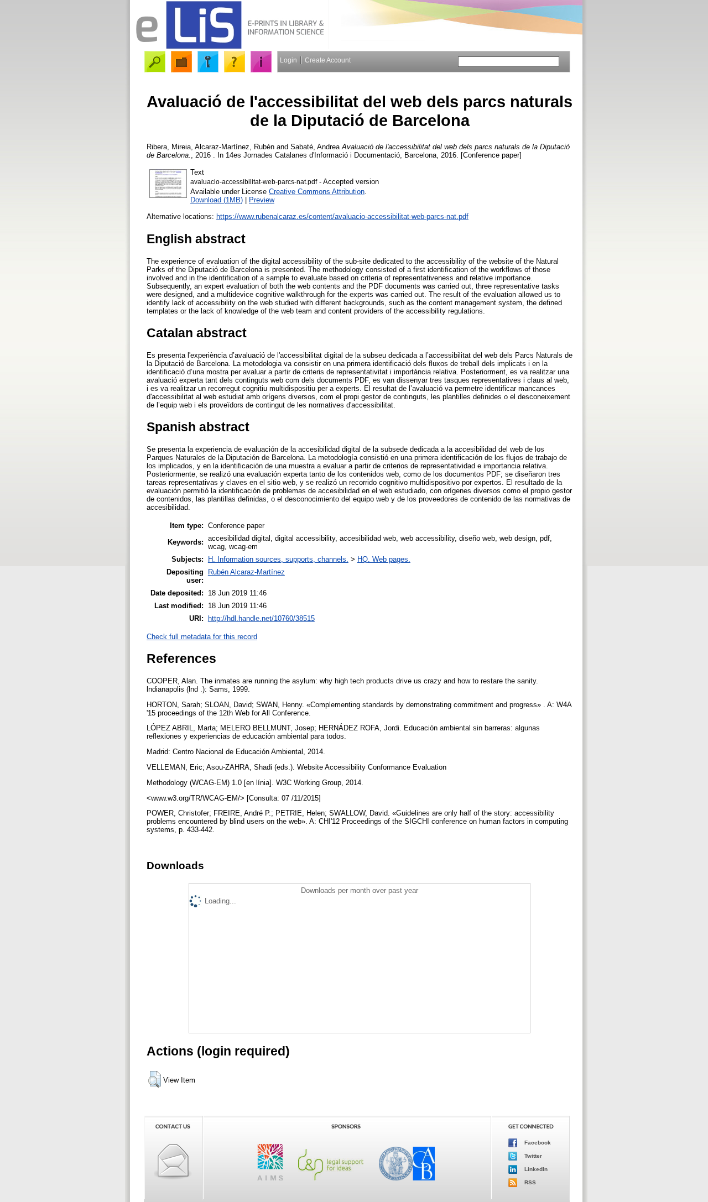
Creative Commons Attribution (317, 191)
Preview (261, 200)
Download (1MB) (216, 200)
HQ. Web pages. (383, 559)
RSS (529, 1182)
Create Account (328, 60)
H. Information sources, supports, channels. (278, 559)
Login (288, 60)
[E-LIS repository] (229, 47)
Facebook (537, 1143)
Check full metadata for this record (202, 637)
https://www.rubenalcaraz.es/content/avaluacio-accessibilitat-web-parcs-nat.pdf (342, 216)
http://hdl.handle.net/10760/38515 (261, 618)
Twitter (532, 1156)
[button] (154, 1079)
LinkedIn (535, 1169)
